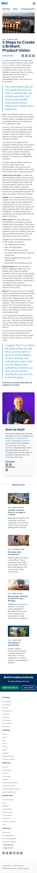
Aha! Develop (6, 717)
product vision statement (13, 127)
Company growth (27, 9)
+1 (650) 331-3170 (7, 848)
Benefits (4, 750)
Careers (4, 743)
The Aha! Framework (8, 799)
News (15, 9)
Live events (5, 773)
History (4, 737)
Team (3, 740)
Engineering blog (7, 770)
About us (4, 734)
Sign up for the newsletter (9, 841)
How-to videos (6, 776)
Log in (4, 824)
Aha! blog (6, 9)
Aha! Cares (5, 753)
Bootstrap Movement (8, 756)
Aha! (14, 142)
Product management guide (10, 782)
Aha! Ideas (5, 708)
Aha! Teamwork (6, 720)
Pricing (4, 803)
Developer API (6, 818)
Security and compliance (9, 821)
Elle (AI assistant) (7, 809)
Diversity (4, 746)
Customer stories (7, 815)
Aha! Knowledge (6, 723)
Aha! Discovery (6, 704)
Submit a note (6, 832)
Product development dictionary (11, 789)
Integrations (5, 806)
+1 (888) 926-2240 (8, 845)
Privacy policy (6, 865)
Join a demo (29, 688)
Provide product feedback (9, 838)
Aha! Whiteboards (7, 711)
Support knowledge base (9, 792)
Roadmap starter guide (8, 785)
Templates (5, 779)
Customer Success (7, 812)
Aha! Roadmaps (6, 701)
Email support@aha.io (8, 835)
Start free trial (9, 688)
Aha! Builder (5, 714)
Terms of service (18, 865)
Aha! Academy (6, 726)
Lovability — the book (8, 759)
